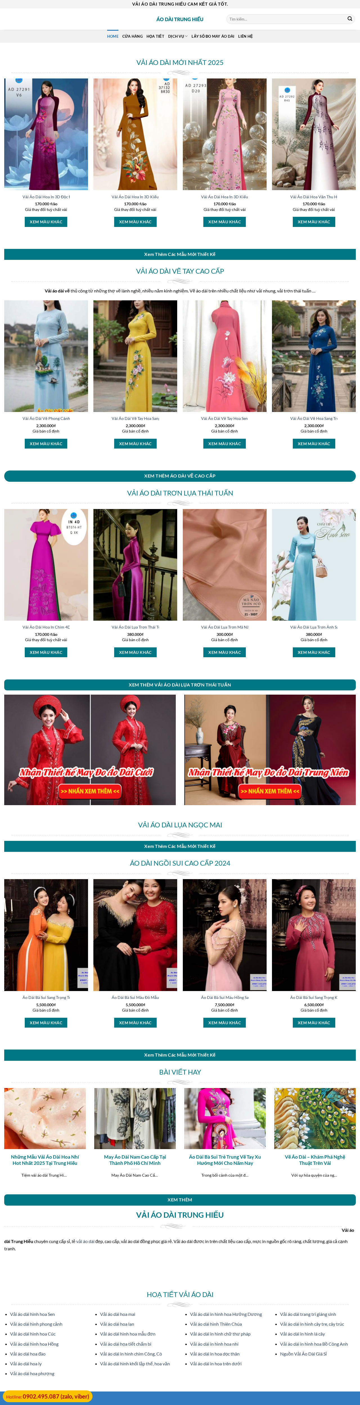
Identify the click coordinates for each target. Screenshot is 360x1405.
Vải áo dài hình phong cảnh (36, 1324)
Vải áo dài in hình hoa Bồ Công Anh (314, 1344)
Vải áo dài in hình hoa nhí (214, 1344)
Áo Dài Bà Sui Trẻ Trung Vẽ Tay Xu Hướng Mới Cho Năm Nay (225, 1160)
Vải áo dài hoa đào (28, 1353)
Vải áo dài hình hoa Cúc (32, 1333)
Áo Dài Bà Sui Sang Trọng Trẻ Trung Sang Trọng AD (66, 997)
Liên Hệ (245, 36)
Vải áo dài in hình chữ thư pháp (220, 1333)
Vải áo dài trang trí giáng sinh (308, 1314)
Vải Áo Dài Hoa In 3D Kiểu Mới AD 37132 (149, 196)
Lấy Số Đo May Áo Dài (213, 36)
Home (112, 36)
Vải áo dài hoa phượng (32, 1373)
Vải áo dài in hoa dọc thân (215, 1353)
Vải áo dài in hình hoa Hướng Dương (226, 1314)
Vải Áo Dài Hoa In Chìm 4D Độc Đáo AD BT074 (63, 627)
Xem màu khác (46, 221)
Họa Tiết (155, 36)
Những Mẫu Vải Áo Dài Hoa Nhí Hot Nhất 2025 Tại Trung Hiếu (45, 1160)
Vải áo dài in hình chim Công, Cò (131, 1353)
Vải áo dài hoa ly (26, 1363)
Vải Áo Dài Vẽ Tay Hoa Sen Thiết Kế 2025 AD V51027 (248, 418)
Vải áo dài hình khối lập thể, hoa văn (135, 1363)
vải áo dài (85, 1241)
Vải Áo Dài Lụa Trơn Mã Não (226, 627)
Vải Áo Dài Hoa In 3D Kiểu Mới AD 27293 (238, 196)
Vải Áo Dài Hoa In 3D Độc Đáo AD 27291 (58, 196)
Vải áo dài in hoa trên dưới (216, 1363)
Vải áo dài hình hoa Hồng (34, 1344)
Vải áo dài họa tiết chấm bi (125, 1344)
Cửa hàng (132, 36)
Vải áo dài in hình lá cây (302, 1333)
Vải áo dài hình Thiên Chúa (216, 1324)
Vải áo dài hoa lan (117, 1324)
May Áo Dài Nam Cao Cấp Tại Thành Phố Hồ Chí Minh (135, 1160)
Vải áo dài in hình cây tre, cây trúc (312, 1324)
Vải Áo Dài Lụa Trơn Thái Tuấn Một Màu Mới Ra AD (157, 627)
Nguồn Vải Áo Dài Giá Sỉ (303, 1353)
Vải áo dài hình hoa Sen (32, 1314)
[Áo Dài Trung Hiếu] (180, 19)
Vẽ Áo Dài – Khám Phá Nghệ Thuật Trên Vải (315, 1160)
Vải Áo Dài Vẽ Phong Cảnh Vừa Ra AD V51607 (63, 418)
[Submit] (350, 19)
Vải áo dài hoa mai (117, 1314)
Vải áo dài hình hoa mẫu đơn (128, 1333)
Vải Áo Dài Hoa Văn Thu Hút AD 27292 (325, 196)
